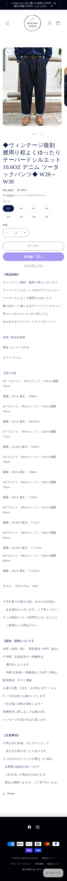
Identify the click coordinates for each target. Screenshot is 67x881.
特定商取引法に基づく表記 (35, 869)
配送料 (10, 195)
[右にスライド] (42, 134)
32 (48, 209)
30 (22, 209)
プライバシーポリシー (21, 864)
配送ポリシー (53, 864)
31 (35, 209)
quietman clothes (29, 858)
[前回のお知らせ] (7, 5)
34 (22, 217)
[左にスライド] (25, 134)
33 (10, 217)
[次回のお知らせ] (60, 5)
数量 (5, 225)
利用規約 (39, 864)
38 (48, 217)
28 (10, 209)
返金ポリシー (48, 858)
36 (35, 217)
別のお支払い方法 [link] (33, 265)
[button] (7, 23)
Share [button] (11, 793)
